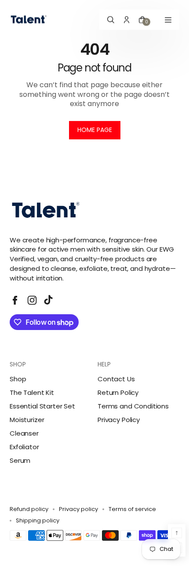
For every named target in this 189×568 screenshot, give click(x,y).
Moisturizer (27, 419)
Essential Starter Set (42, 406)
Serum (20, 460)
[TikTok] (49, 300)
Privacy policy (78, 509)
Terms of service (132, 509)
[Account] (126, 20)
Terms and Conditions (133, 406)
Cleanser (24, 433)
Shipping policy (37, 520)
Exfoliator (24, 446)
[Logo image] (29, 20)
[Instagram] (32, 300)
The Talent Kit (32, 392)
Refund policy (29, 509)
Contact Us (116, 378)
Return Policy (118, 392)
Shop (18, 378)
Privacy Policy (119, 419)
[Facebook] (15, 300)
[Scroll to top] (177, 533)
